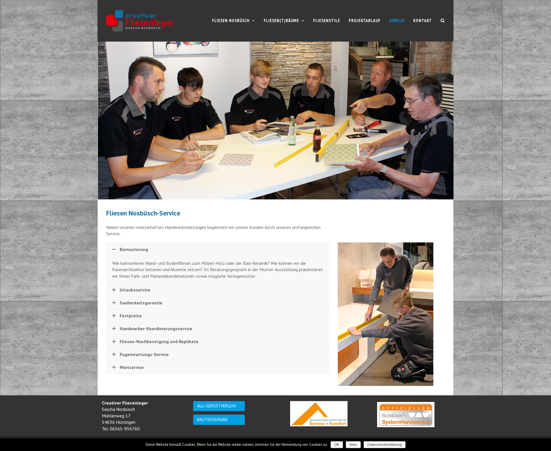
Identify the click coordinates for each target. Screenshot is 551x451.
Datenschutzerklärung (384, 445)
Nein (353, 445)
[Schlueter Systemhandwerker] (405, 414)
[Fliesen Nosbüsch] (140, 20)
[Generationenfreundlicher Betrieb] (319, 413)
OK (336, 445)
